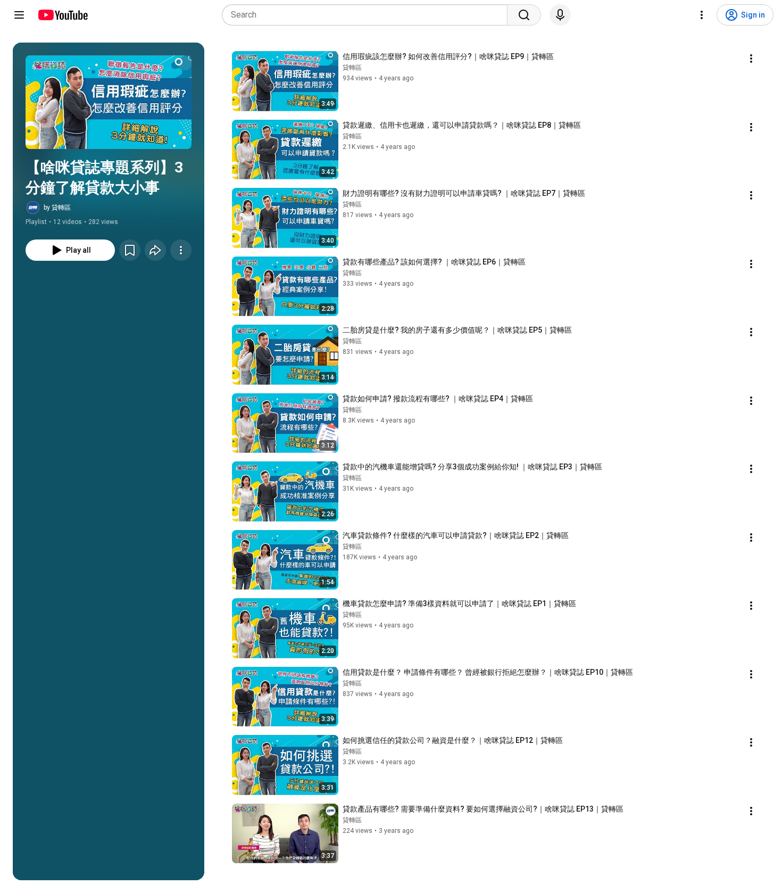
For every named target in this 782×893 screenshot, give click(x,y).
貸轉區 (352, 67)
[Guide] (19, 15)
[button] (109, 102)
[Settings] (701, 15)
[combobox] (368, 15)
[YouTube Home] (62, 15)
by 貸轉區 (57, 207)
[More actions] (181, 250)
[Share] (155, 250)
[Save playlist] (129, 250)
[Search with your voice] (560, 15)
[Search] (524, 15)
